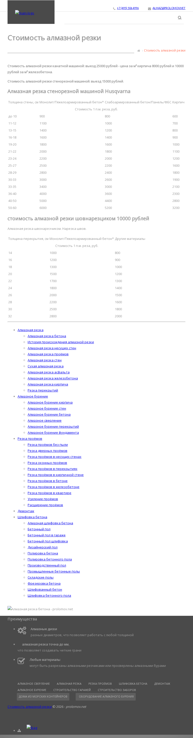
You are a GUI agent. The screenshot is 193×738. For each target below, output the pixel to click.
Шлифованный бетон (45, 589)
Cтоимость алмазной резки (30, 706)
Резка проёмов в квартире (49, 493)
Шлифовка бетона (32, 517)
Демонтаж (26, 511)
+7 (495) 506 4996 (128, 8)
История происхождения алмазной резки (61, 342)
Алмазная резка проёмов (48, 354)
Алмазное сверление (45, 420)
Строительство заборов (117, 690)
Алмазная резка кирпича (48, 384)
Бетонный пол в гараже (47, 535)
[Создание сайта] (32, 727)
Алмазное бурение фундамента (53, 432)
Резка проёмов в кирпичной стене (56, 474)
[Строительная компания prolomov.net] (138, 50)
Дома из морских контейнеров (43, 696)
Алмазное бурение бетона (49, 414)
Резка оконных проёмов (47, 462)
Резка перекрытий (43, 390)
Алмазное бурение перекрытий (53, 426)
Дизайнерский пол (43, 547)
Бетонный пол (39, 529)
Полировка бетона (43, 553)
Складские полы (41, 577)
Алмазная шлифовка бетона (50, 523)
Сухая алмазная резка (46, 366)
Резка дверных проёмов (47, 450)
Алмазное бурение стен (47, 408)
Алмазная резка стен (45, 360)
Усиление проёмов (43, 499)
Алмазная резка (30, 330)
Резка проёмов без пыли (48, 444)
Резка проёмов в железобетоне (53, 487)
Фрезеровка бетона (44, 583)
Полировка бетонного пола (50, 559)
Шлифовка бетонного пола (49, 595)
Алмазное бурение (33, 396)
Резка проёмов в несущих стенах (54, 456)
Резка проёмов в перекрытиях (52, 468)
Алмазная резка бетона (47, 336)
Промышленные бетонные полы (54, 571)
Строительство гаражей (72, 690)
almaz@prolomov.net (169, 8)
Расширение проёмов (45, 505)
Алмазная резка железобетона (53, 378)
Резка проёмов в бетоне (48, 481)
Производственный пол (47, 565)
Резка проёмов (30, 438)
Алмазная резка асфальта (49, 372)
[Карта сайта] (19, 730)
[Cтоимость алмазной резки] (24, 13)
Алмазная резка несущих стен (52, 348)
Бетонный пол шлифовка (48, 541)
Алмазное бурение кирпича (50, 402)
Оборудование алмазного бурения (106, 696)
